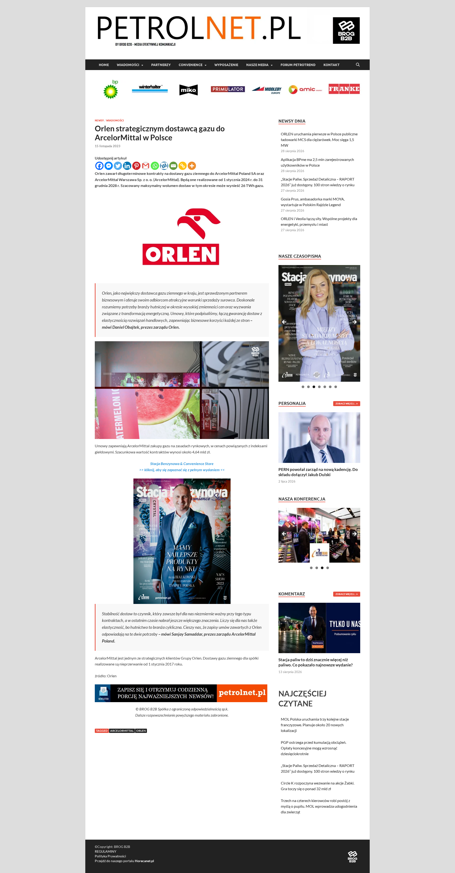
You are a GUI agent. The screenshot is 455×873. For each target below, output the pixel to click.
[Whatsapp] (155, 166)
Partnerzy (161, 65)
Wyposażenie (226, 65)
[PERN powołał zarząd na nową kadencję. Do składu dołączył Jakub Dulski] (319, 437)
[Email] (173, 166)
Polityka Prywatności (110, 856)
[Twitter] (118, 166)
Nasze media (257, 65)
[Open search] (357, 64)
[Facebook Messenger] (109, 166)
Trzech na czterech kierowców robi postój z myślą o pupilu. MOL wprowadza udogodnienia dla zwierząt (319, 806)
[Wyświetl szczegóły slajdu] (319, 323)
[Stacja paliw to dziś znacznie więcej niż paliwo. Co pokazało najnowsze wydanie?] (319, 627)
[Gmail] (145, 166)
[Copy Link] (182, 166)
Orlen (141, 730)
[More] (192, 166)
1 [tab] (303, 387)
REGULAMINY (105, 851)
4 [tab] (319, 387)
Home (104, 65)
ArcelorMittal (122, 730)
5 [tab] (324, 387)
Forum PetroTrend (298, 65)
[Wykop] (164, 166)
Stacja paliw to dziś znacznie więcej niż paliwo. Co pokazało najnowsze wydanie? (315, 662)
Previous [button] (284, 322)
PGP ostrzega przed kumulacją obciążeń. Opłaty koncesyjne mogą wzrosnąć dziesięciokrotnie (313, 748)
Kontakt (331, 65)
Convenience (190, 65)
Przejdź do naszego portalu (124, 861)
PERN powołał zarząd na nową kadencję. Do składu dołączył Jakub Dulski (318, 472)
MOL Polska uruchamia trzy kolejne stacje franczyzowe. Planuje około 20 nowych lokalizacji (315, 725)
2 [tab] (308, 387)
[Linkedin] (127, 166)
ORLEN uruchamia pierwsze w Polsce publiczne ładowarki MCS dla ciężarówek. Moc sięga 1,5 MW (319, 139)
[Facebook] (99, 166)
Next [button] (354, 322)
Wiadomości (128, 65)
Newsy (99, 120)
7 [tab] (335, 387)
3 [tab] (314, 387)
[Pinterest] (136, 166)
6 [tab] (330, 387)
